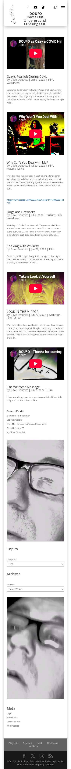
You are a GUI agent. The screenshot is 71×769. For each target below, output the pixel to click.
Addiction (54, 315)
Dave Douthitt (19, 79)
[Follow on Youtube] (36, 7)
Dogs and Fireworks (21, 212)
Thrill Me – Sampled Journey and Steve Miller (27, 424)
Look (39, 743)
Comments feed (13, 721)
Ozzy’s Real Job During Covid (27, 76)
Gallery (33, 746)
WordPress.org (13, 726)
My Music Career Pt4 (16, 432)
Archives (10, 584)
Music (20, 169)
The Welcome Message (23, 387)
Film (50, 79)
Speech (27, 743)
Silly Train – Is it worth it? (18, 415)
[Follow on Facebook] (28, 7)
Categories (11, 559)
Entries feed (12, 717)
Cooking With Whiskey (23, 246)
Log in (9, 713)
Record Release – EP (15, 428)
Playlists (13, 743)
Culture (51, 215)
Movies (11, 169)
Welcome (52, 743)
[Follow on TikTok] (43, 7)
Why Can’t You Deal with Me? (27, 162)
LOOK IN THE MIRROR (22, 312)
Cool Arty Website (14, 420)
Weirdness (13, 83)
